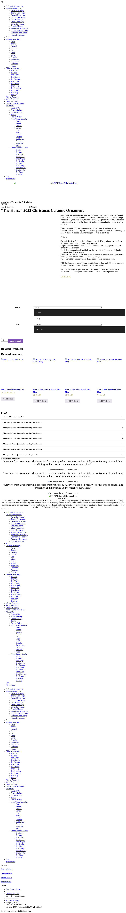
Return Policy (16, 117)
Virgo (13, 53)
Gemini (14, 46)
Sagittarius (15, 59)
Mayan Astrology (12, 97)
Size (17, 324)
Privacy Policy (16, 110)
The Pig (14, 95)
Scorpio (14, 57)
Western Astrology (13, 39)
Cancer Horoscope (18, 17)
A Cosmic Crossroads (14, 6)
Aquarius (14, 64)
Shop (8, 37)
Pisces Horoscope (18, 35)
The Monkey (16, 88)
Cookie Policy (16, 112)
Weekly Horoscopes (14, 8)
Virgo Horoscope (17, 22)
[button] (63, 2)
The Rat (14, 70)
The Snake (15, 81)
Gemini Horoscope (18, 15)
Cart (7, 176)
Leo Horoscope (17, 19)
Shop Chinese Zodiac (19, 148)
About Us (10, 106)
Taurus (13, 44)
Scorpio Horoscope (18, 26)
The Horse (15, 84)
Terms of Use (6, 882)
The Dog (14, 92)
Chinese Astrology (13, 68)
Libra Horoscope (17, 24)
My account (10, 179)
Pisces (13, 66)
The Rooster (15, 90)
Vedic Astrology (12, 99)
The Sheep (15, 86)
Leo (12, 50)
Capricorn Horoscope (19, 30)
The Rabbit (15, 77)
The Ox (14, 73)
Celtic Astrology (12, 101)
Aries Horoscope (17, 11)
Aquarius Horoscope (19, 33)
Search (3, 207)
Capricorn (15, 61)
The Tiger (14, 75)
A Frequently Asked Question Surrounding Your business (22, 422)
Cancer (13, 48)
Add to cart (15, 341)
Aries (13, 42)
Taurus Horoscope (18, 13)
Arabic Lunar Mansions (15, 103)
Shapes (18, 307)
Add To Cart (40, 401)
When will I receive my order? (13, 417)
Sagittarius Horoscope (19, 28)
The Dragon (15, 79)
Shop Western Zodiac (19, 119)
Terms (13, 115)
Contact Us (15, 108)
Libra (13, 55)
